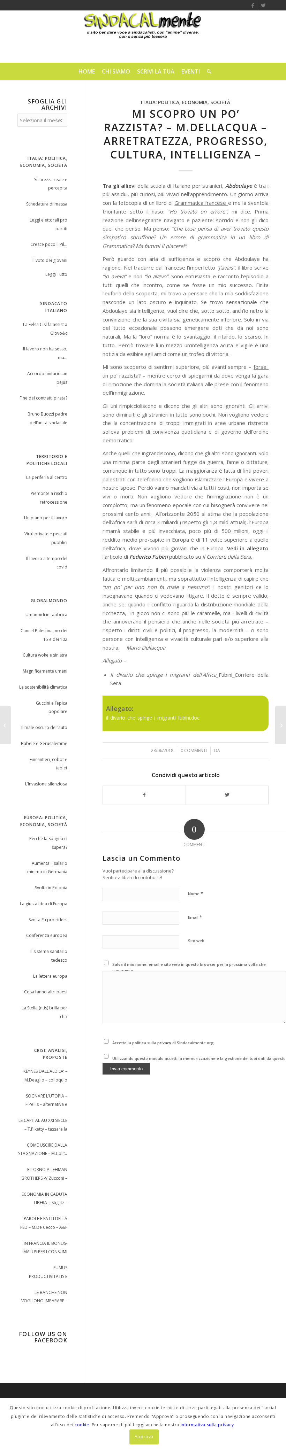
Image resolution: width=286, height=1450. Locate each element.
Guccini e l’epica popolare (51, 707)
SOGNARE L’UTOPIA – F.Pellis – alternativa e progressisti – (46, 1101)
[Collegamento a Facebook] (253, 5)
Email (195, 917)
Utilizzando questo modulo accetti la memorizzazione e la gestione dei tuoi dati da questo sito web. (199, 1061)
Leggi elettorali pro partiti (48, 224)
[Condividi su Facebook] (144, 795)
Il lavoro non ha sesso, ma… (45, 353)
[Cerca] (207, 71)
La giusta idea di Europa (43, 904)
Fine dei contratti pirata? (43, 398)
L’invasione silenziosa (46, 784)
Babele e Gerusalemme (44, 743)
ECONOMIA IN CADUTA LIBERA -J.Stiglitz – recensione (44, 1199)
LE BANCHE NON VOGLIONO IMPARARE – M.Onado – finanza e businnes (44, 1297)
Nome (195, 893)
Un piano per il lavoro (45, 518)
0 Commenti (194, 750)
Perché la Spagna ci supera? (48, 843)
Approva (144, 1437)
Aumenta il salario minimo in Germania (47, 867)
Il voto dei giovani (49, 260)
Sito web (196, 940)
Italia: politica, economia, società (185, 102)
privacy (164, 1042)
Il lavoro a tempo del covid (46, 563)
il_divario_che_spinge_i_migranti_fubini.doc (153, 717)
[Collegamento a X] (263, 5)
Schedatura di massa (46, 204)
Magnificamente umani (45, 671)
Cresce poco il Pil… (48, 244)
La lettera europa (50, 976)
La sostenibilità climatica (43, 687)
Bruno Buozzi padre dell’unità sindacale (47, 418)
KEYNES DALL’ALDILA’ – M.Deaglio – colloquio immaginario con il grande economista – (45, 1076)
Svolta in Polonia (51, 888)
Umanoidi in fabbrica (46, 615)
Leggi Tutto (56, 274)
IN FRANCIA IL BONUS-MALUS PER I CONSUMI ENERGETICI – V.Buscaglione (45, 1248)
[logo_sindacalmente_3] (143, 36)
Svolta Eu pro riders (48, 920)
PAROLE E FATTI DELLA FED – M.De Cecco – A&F (43, 1223)
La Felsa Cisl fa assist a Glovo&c (45, 328)
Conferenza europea (46, 935)
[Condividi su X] (227, 795)
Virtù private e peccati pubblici (45, 538)
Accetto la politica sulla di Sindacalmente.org (163, 1042)
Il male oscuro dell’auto (44, 727)
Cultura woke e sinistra (45, 655)
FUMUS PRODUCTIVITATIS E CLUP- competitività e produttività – (46, 1273)
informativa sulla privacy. (208, 1425)
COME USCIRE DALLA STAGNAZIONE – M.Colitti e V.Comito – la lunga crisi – (42, 1150)
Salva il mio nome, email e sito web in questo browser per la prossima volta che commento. (189, 967)
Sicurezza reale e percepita (50, 184)
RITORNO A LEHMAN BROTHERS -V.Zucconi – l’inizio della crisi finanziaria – (44, 1174)
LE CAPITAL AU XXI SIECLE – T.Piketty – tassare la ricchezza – (42, 1125)
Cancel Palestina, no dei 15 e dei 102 (44, 635)
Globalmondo (49, 601)
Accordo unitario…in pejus (47, 378)
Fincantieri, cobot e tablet (48, 764)
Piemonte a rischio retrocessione (49, 497)
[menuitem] (86, 71)
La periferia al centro (46, 477)
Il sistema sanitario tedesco (48, 955)
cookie (82, 1425)
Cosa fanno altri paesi (45, 992)
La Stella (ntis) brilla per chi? (44, 1012)
